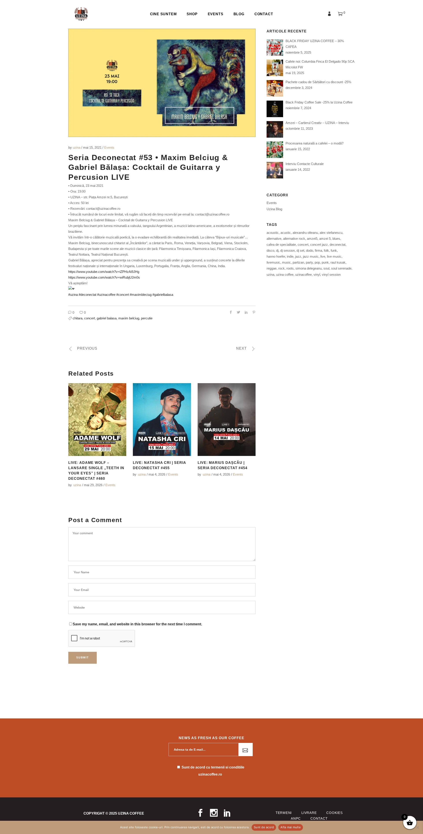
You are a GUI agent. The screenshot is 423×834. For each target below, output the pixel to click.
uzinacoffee (303, 274)
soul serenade (341, 268)
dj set (300, 250)
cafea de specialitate (281, 244)
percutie (146, 318)
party (309, 262)
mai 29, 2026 (93, 485)
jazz (298, 256)
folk (326, 250)
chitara (77, 318)
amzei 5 (325, 238)
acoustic (273, 232)
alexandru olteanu (305, 232)
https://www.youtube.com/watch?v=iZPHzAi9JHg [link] (103, 272)
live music (334, 256)
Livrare (309, 813)
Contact (318, 818)
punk (325, 262)
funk (334, 250)
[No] (417, 827)
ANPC (296, 818)
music (286, 262)
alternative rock (294, 238)
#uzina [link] (73, 294)
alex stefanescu (331, 232)
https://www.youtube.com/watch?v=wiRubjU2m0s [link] (104, 277)
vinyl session (331, 274)
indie (290, 256)
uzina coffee (284, 274)
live (322, 256)
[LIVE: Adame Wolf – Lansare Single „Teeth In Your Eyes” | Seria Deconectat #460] (97, 419)
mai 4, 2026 (156, 474)
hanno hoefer (276, 256)
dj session (287, 250)
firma (318, 250)
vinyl (317, 274)
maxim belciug (128, 318)
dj (277, 250)
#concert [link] (122, 294)
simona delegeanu (308, 268)
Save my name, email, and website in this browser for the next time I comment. (137, 624)
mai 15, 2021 (92, 147)
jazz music (311, 256)
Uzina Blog (274, 209)
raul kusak (337, 262)
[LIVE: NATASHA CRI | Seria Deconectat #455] (162, 419)
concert (89, 318)
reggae (271, 268)
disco (270, 250)
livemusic (273, 262)
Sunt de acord (264, 827)
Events (109, 147)
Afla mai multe (290, 827)
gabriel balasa (107, 318)
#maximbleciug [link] (141, 294)
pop (317, 262)
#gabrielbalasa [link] (162, 294)
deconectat (337, 244)
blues (336, 238)
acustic (285, 232)
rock (281, 268)
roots (290, 268)
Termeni (284, 813)
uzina (77, 147)
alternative (274, 238)
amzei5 (312, 238)
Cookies (334, 813)
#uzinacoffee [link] (106, 294)
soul (326, 268)
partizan (298, 262)
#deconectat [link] (87, 294)
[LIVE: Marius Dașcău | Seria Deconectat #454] (227, 419)
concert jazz (319, 244)
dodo (309, 250)
